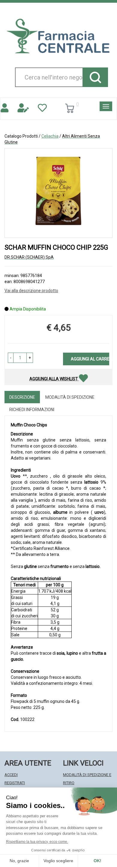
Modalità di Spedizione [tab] (69, 397)
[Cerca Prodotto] (95, 77)
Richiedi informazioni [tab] (31, 409)
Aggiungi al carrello (90, 359)
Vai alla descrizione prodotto (31, 290)
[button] (11, 358)
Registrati (14, 783)
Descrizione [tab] (22, 397)
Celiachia (49, 136)
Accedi (11, 774)
